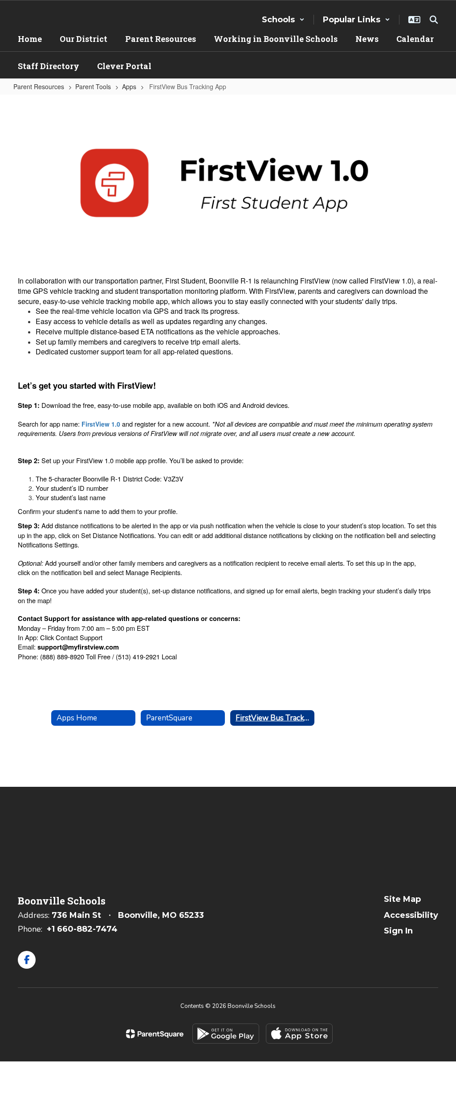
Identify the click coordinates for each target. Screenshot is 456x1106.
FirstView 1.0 (100, 423)
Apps (129, 86)
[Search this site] (433, 19)
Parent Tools (93, 86)
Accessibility (411, 915)
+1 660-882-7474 (82, 929)
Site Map (402, 899)
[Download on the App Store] (299, 1034)
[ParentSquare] (155, 1033)
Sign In (398, 931)
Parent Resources (38, 86)
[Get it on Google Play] (225, 1034)
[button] (283, 20)
